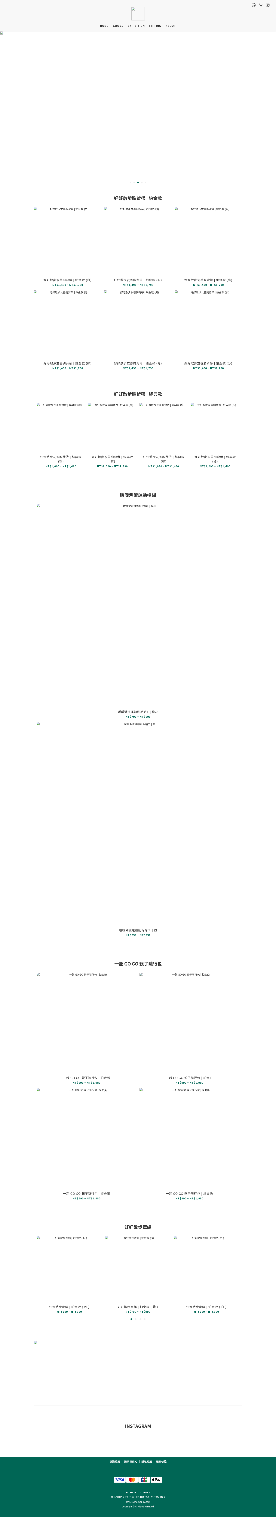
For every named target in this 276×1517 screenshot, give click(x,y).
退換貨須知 (130, 1461)
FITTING (155, 26)
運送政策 (114, 1461)
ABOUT (171, 26)
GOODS (118, 26)
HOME (104, 26)
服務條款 (161, 1461)
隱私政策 (146, 1461)
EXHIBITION (136, 26)
